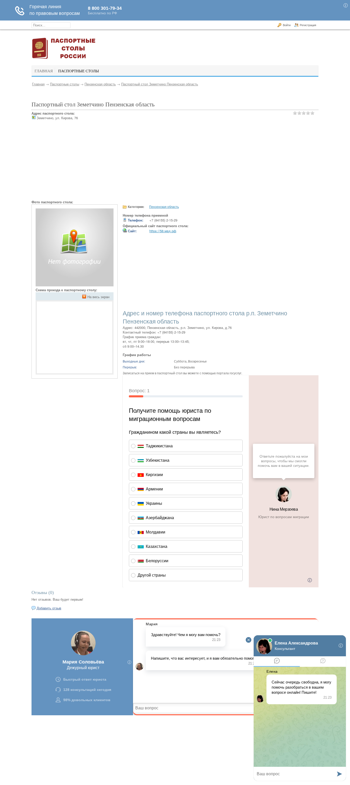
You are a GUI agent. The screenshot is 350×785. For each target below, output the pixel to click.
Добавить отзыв (49, 608)
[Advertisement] (175, 164)
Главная (38, 84)
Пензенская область (100, 84)
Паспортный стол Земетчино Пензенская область (159, 84)
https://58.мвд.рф (162, 230)
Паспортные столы (64, 84)
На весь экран (98, 296)
